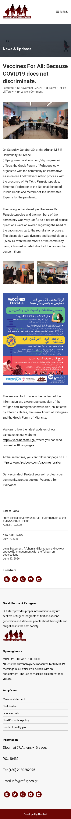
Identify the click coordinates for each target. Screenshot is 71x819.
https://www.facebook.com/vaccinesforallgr (32, 462)
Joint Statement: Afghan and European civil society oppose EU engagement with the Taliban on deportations (33, 551)
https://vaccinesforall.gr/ (19, 440)
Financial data (11, 713)
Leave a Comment (32, 91)
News (52, 87)
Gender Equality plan (15, 727)
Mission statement (14, 699)
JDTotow (8, 91)
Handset (42, 814)
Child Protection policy (16, 720)
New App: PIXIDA (13, 534)
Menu (63, 12)
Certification (10, 706)
